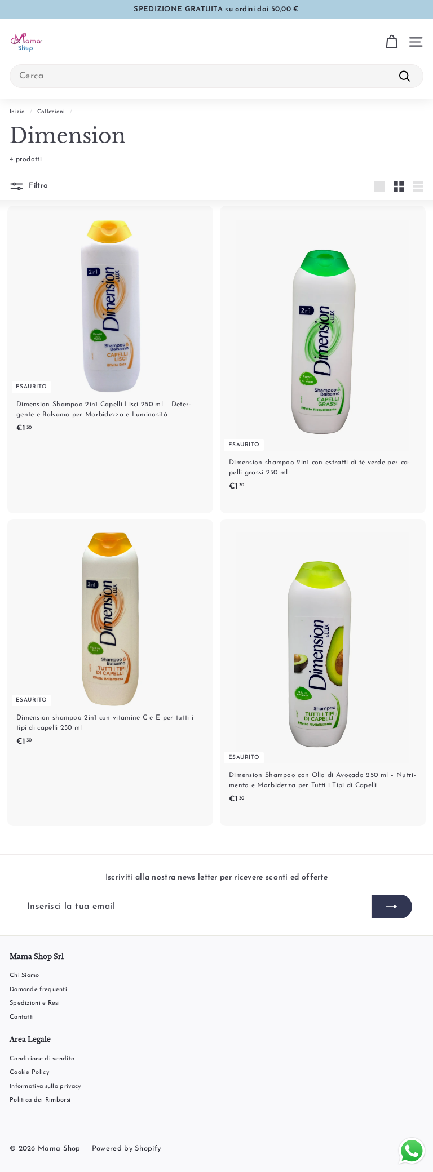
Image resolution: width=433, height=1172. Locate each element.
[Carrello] (391, 42)
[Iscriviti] (392, 906)
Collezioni (51, 112)
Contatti (22, 1017)
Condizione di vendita (42, 1059)
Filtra (37, 186)
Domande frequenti (38, 990)
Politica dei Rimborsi (40, 1100)
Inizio (17, 112)
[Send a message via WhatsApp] (411, 1150)
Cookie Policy (29, 1072)
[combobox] (216, 76)
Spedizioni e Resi (35, 1003)
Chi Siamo (24, 976)
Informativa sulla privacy (45, 1087)
